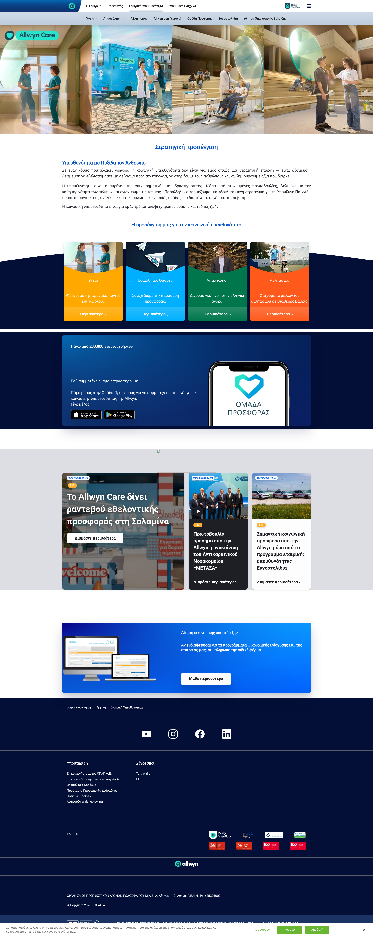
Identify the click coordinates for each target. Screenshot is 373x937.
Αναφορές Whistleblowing (85, 801)
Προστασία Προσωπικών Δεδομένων (92, 790)
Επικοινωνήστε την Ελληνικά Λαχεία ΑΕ (93, 779)
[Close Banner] (364, 930)
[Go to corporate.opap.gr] (72, 6)
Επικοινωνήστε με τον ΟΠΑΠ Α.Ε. (89, 773)
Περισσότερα (91, 314)
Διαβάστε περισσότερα (95, 538)
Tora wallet (143, 773)
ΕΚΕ (72, 485)
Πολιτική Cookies (79, 796)
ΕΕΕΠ (140, 779)
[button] (91, 18)
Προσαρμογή (262, 930)
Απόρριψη (289, 930)
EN (76, 834)
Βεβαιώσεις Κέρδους (81, 785)
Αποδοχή (317, 930)
